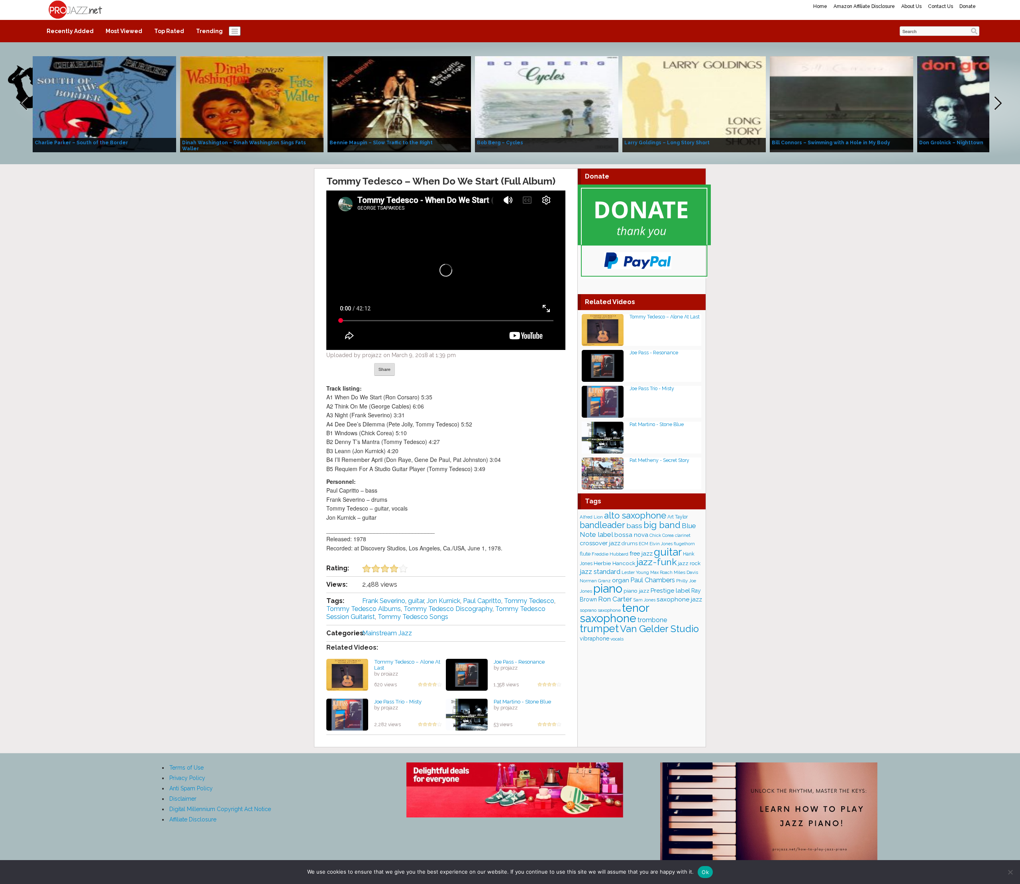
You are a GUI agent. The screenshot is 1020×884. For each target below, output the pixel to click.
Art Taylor (677, 517)
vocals (617, 639)
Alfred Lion (591, 517)
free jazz (641, 553)
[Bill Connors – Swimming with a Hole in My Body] (841, 103)
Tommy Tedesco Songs (413, 617)
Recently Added (70, 31)
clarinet (682, 535)
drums (630, 543)
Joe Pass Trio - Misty (398, 701)
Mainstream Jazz (387, 633)
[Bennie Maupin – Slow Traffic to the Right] (399, 103)
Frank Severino (383, 601)
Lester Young (635, 572)
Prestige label (670, 590)
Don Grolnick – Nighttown (951, 142)
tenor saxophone (614, 613)
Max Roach (661, 572)
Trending (209, 31)
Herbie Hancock (614, 563)
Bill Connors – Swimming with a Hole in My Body (831, 142)
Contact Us (940, 6)
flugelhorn (684, 543)
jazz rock (689, 563)
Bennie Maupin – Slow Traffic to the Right (381, 142)
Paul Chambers (652, 580)
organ (620, 580)
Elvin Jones (661, 543)
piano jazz (636, 590)
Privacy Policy (187, 778)
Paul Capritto (482, 601)
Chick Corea (661, 535)
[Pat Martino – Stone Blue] (467, 714)
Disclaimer (182, 799)
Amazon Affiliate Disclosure (864, 6)
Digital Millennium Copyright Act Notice (220, 809)
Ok (705, 872)
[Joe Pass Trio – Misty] (347, 714)
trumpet (599, 629)
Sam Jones (644, 599)
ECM (643, 543)
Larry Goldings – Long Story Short (667, 142)
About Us (911, 6)
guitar (416, 601)
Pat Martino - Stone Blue (522, 701)
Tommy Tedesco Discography (448, 609)
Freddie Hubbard (610, 554)
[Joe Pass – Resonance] (467, 674)
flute (585, 554)
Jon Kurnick (443, 601)
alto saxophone (635, 515)
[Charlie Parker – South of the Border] (104, 103)
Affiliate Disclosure (192, 819)
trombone (652, 620)
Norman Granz (595, 580)
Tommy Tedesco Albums (363, 609)
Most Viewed (124, 31)
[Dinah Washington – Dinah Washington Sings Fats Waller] (252, 103)
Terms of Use (186, 767)
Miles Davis (686, 572)
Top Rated (169, 31)
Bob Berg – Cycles (500, 142)
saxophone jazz (679, 599)
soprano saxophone (600, 610)
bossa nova (631, 534)
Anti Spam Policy (191, 788)
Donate (967, 6)
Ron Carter (615, 599)
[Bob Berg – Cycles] (546, 103)
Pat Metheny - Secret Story (659, 460)
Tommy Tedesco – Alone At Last (407, 664)
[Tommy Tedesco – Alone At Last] (347, 674)
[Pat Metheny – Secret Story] (603, 473)
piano (607, 588)
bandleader (602, 525)
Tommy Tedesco (529, 601)
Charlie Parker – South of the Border (81, 142)
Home (820, 6)
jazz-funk (656, 561)
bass (634, 525)
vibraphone (594, 638)
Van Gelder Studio (659, 629)
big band (662, 525)
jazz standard (600, 572)
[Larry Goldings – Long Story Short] (694, 103)
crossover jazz (600, 543)
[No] (1010, 872)
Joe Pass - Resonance (519, 661)
